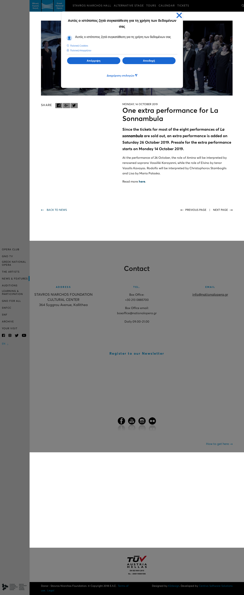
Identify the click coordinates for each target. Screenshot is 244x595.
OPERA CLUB (10, 249)
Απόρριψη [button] (93, 60)
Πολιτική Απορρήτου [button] (80, 50)
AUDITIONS (10, 285)
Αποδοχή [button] (149, 60)
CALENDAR (167, 5)
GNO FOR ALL (11, 301)
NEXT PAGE (220, 210)
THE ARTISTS (11, 272)
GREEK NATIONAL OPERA (14, 263)
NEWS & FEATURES (15, 279)
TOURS (151, 5)
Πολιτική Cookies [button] (79, 45)
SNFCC (6, 308)
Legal (50, 590)
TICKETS (183, 5)
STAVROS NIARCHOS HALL (92, 5)
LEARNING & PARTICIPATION (12, 292)
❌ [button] (179, 15)
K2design (173, 586)
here (142, 181)
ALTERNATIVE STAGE (129, 5)
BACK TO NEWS (57, 210)
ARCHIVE (8, 321)
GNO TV (7, 256)
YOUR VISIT (10, 328)
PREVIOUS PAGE (196, 210)
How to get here (218, 443)
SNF (4, 315)
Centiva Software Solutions (216, 586)
